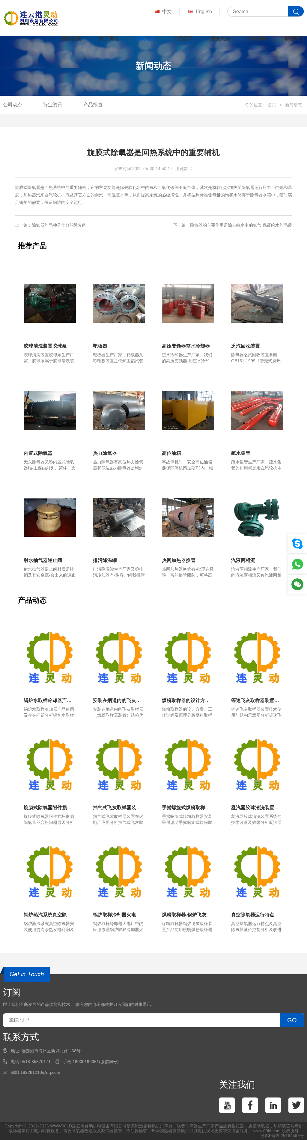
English (204, 11)
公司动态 (12, 104)
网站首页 (71, 38)
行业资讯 (52, 104)
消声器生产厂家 (200, 1126)
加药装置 (281, 1126)
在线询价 (257, 38)
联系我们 (294, 38)
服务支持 (220, 38)
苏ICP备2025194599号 (282, 1135)
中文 (167, 11)
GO (292, 1020)
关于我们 (108, 38)
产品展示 (182, 38)
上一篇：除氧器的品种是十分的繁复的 (50, 225)
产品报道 (93, 104)
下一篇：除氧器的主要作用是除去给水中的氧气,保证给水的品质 (232, 225)
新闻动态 (145, 38)
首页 (272, 104)
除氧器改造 (82, 1130)
